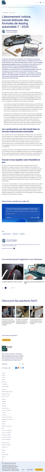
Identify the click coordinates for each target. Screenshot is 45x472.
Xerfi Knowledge (5, 386)
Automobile (15, 233)
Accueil (3, 7)
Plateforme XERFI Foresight (6, 391)
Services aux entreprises (6, 430)
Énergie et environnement (6, 417)
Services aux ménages (6, 432)
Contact (3, 452)
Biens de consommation (6, 410)
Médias (3, 379)
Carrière (3, 377)
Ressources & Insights (6, 444)
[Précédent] (3, 288)
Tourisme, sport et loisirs (6, 437)
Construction (4, 414)
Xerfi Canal (4, 381)
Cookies (3, 456)
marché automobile (29, 97)
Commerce (22, 233)
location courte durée (29, 69)
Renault (38, 151)
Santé (3, 428)
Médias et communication (6, 426)
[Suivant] (6, 288)
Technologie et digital (6, 434)
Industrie (3, 423)
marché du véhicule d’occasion (9, 97)
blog (6, 7)
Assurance (4, 403)
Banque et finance (6, 233)
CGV (3, 459)
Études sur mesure (5, 396)
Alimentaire (4, 401)
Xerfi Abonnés (4, 384)
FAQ (2, 461)
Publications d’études (6, 393)
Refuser (23, 469)
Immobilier (4, 421)
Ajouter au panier (34, 217)
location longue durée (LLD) (25, 66)
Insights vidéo (4, 446)
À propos (3, 375)
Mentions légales (5, 454)
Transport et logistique (6, 439)
